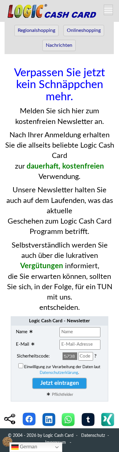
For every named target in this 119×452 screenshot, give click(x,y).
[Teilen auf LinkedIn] (48, 419)
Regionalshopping (36, 30)
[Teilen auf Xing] (107, 419)
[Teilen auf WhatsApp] (68, 419)
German (28, 446)
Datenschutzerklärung (59, 373)
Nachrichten (59, 45)
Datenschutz (93, 435)
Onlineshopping (84, 30)
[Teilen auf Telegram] (87, 419)
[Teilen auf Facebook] (29, 419)
